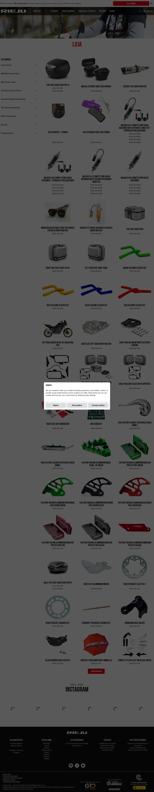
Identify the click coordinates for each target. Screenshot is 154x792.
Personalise (77, 405)
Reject (55, 405)
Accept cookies (98, 405)
